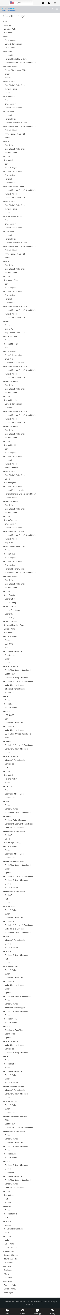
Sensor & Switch (11, 666)
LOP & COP (9, 644)
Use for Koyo (10, 618)
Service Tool (10, 693)
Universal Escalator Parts (14, 625)
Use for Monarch (10, 1214)
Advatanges (8, 1293)
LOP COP (9, 786)
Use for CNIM (10, 599)
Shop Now (8, 1281)
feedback (7, 1266)
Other (7, 1060)
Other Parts (9, 1244)
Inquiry (6, 1274)
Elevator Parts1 (10, 1289)
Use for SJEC (9, 554)
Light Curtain (10, 674)
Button (7, 640)
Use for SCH (9, 160)
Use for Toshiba (10, 520)
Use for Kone (9, 96)
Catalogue (8, 1270)
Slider (7, 659)
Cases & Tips (9, 1251)
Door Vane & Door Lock (14, 651)
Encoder (8, 1236)
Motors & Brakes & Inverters (16, 1116)
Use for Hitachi (10, 445)
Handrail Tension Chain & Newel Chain (20, 63)
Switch (7, 74)
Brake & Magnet (11, 168)
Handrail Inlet (10, 55)
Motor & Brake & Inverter (14, 685)
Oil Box (7, 663)
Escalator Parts (10, 29)
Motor (7, 1240)
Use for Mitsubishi (11, 344)
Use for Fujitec (10, 483)
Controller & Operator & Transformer (19, 681)
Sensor (7, 78)
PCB (6, 696)
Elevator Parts (9, 629)
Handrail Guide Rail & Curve (16, 59)
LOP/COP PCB (11, 1248)
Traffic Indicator (11, 89)
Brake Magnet (10, 40)
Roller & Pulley (11, 636)
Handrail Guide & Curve (14, 186)
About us (7, 25)
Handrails (9, 1263)
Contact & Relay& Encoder (15, 820)
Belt (6, 36)
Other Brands (9, 595)
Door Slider (9, 1173)
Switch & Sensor (11, 381)
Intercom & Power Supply (15, 689)
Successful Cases (11, 1255)
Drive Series (10, 48)
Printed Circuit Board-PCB (15, 70)
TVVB (7, 1233)
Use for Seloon (11, 621)
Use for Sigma (9, 906)
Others (7, 93)
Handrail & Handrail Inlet (14, 363)
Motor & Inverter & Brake (14, 1086)
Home (5, 21)
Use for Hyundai (10, 400)
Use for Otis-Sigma (11, 280)
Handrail (8, 51)
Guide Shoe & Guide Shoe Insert (18, 670)
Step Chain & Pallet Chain (15, 85)
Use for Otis (8, 33)
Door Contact (10, 655)
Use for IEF (9, 614)
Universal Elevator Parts (13, 1229)
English (17, 2)
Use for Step (9, 1195)
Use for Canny (10, 603)
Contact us (8, 1278)
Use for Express (11, 606)
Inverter (8, 1206)
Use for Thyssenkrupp (13, 216)
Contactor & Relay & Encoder (16, 678)
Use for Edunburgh (12, 610)
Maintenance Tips (11, 1259)
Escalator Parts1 (10, 1285)
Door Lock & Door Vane (14, 1030)
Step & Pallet (10, 81)
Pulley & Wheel (11, 66)
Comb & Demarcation (13, 44)
